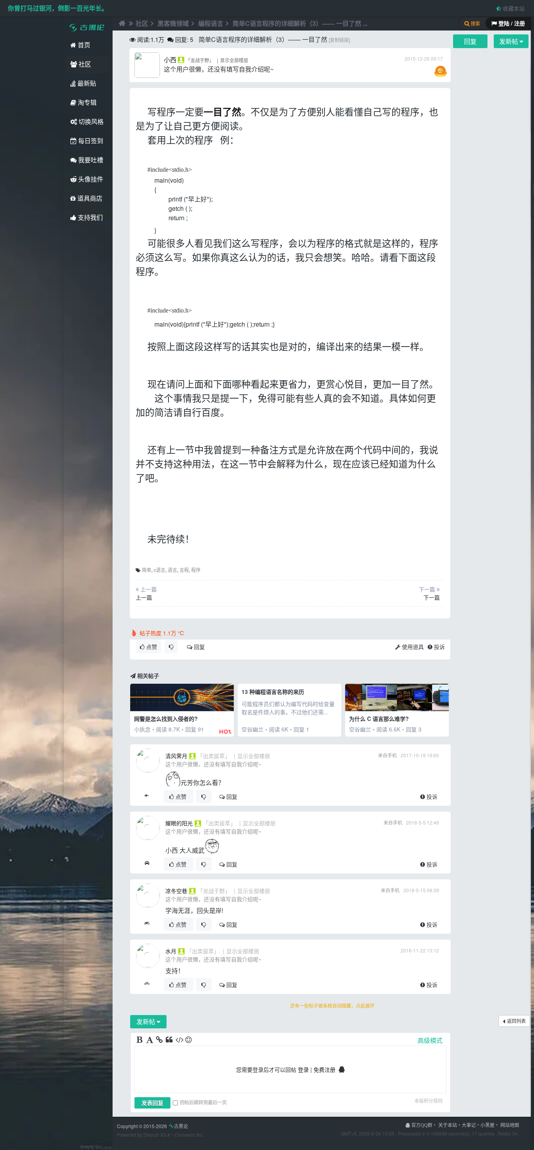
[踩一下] (171, 646)
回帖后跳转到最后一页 (203, 1102)
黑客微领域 (173, 23)
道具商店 (89, 198)
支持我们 (89, 217)
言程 (184, 569)
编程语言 (210, 23)
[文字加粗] (140, 1040)
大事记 (469, 1124)
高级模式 (430, 1040)
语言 (172, 569)
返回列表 (516, 1020)
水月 (170, 951)
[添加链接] (160, 1040)
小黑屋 (487, 1124)
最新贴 (86, 83)
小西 (170, 59)
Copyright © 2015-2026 (152, 1126)
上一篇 (144, 597)
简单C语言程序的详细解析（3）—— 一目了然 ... (300, 23)
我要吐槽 (90, 159)
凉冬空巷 (176, 891)
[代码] (179, 1040)
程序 (196, 569)
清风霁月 (176, 756)
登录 (303, 1069)
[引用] (170, 1040)
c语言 (159, 569)
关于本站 (447, 1124)
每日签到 (90, 140)
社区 (84, 63)
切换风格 (90, 121)
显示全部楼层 (234, 60)
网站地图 (509, 1124)
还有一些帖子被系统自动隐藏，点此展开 (332, 1005)
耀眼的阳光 (179, 823)
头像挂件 (90, 178)
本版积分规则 (428, 1100)
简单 (146, 569)
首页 (83, 44)
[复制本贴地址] (146, 796)
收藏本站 (513, 8)
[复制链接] (339, 39)
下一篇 (431, 597)
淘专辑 (86, 102)
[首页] (121, 23)
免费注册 (324, 1069)
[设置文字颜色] (150, 1040)
